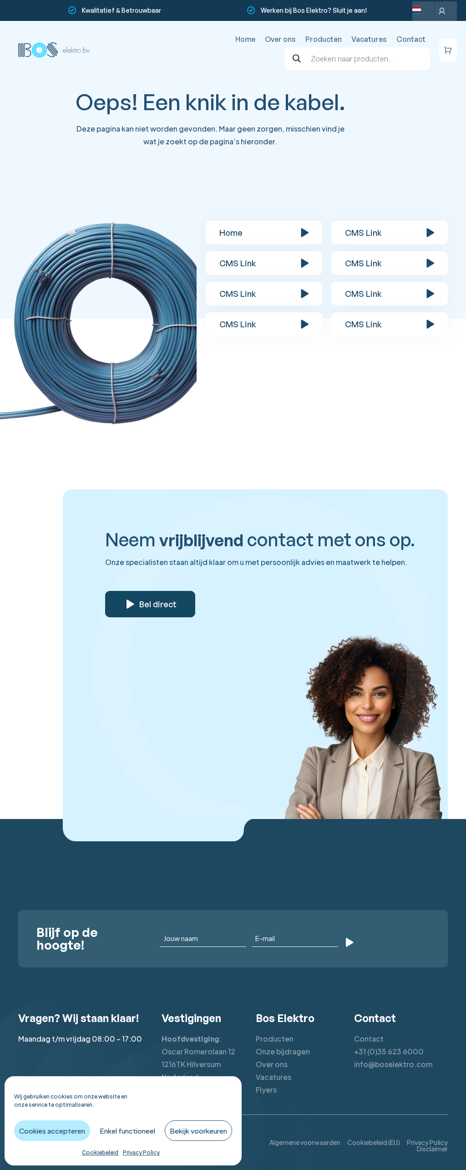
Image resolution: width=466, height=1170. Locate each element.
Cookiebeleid (100, 1152)
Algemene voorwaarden (304, 1142)
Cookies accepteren (52, 1130)
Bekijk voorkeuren (198, 1130)
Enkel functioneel (127, 1130)
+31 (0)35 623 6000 (389, 1051)
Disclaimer (432, 1148)
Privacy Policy (141, 1152)
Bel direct (158, 604)
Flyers (266, 1089)
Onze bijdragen (283, 1051)
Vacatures (369, 39)
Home (245, 39)
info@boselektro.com (393, 1064)
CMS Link (363, 233)
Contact (410, 39)
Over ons (280, 39)
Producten (323, 39)
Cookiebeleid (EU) (373, 1142)
